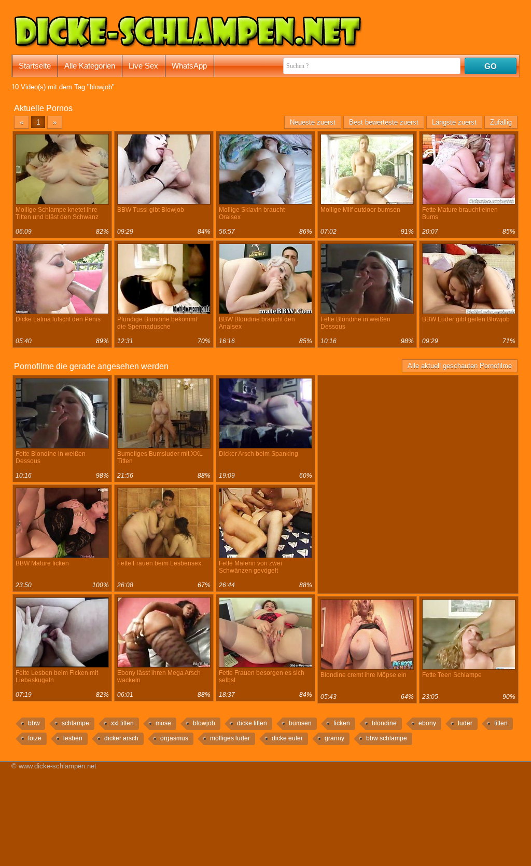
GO (490, 66)
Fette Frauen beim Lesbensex (159, 563)
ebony (427, 723)
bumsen (300, 723)
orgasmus (174, 738)
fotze (34, 738)
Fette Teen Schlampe (452, 675)
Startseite (35, 65)
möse (163, 723)
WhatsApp (189, 65)
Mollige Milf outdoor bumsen (360, 209)
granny (334, 738)
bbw (34, 723)
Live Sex (143, 65)
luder (465, 723)
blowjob (204, 723)
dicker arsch (121, 738)
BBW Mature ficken (42, 563)
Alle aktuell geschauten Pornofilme (460, 366)
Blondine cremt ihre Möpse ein (363, 675)
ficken (341, 723)
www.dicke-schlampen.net (57, 766)
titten (501, 723)
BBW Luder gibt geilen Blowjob (466, 319)
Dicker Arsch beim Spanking (258, 453)
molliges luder (230, 738)
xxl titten (122, 723)
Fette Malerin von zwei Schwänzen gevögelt (250, 567)
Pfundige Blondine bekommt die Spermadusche (157, 323)
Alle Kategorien (89, 65)
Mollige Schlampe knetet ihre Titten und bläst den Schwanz (57, 213)
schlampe (75, 723)
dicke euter (287, 738)
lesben (72, 738)
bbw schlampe (386, 738)
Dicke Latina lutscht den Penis (58, 319)
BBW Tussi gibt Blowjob (150, 209)
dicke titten (252, 723)
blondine (384, 723)
